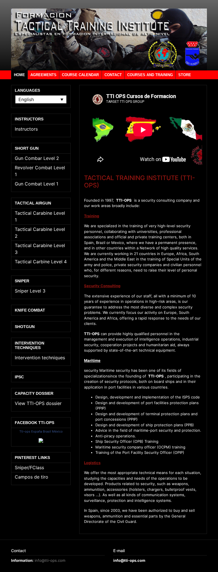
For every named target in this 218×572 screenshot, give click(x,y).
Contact (113, 75)
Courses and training (150, 75)
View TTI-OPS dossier (38, 403)
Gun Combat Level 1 (36, 184)
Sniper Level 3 (30, 291)
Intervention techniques (40, 357)
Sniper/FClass (29, 467)
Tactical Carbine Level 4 (41, 261)
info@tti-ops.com (50, 560)
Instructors (26, 129)
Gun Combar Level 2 (37, 158)
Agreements (43, 75)
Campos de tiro (31, 477)
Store (184, 75)
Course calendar (80, 75)
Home (19, 75)
